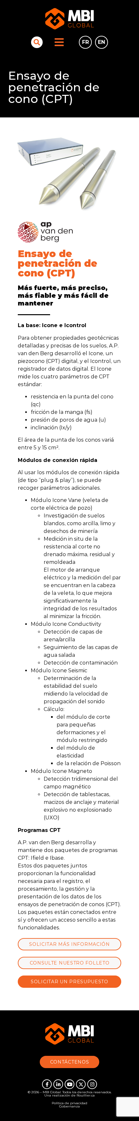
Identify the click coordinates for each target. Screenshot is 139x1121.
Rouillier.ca (86, 1095)
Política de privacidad (69, 1103)
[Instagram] (92, 1084)
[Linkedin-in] (58, 1084)
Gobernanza (69, 1106)
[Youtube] (69, 1084)
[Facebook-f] (47, 1084)
